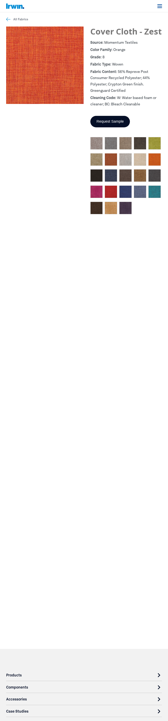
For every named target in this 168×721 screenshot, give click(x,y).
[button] (96, 144)
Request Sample (110, 121)
